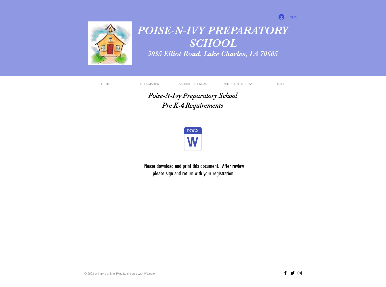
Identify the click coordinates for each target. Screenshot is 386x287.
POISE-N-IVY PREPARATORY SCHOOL (212, 37)
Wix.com (149, 274)
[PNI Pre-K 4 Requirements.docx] (193, 139)
